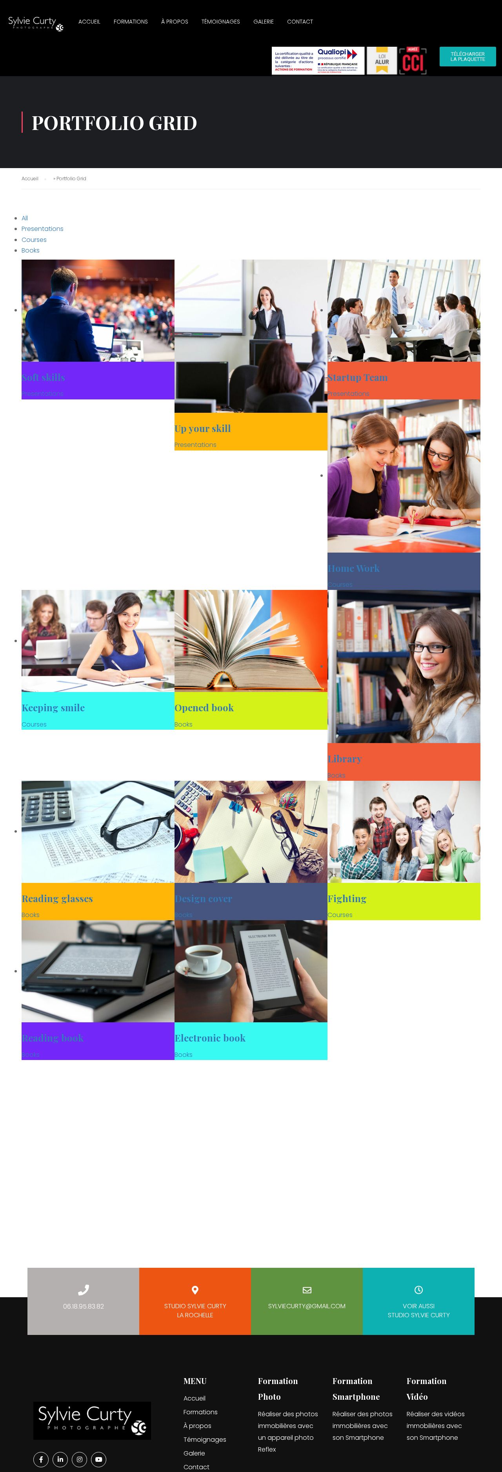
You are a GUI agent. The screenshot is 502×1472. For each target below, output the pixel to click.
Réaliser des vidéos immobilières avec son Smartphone (436, 1426)
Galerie (263, 22)
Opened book (204, 707)
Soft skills (43, 377)
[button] (468, 56)
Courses (34, 239)
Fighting (347, 898)
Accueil (89, 22)
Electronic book (210, 1037)
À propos (174, 22)
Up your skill (203, 428)
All (25, 218)
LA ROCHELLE (195, 1311)
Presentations (43, 228)
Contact (300, 22)
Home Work (353, 568)
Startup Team (357, 377)
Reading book (53, 1037)
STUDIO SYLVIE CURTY (419, 1311)
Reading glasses (57, 898)
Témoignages (221, 22)
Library (344, 758)
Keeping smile (53, 707)
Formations (131, 22)
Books (31, 250)
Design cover (204, 898)
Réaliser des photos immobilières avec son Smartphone (363, 1426)
